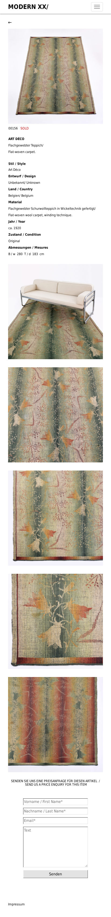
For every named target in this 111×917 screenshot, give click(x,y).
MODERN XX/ (28, 6)
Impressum (16, 904)
